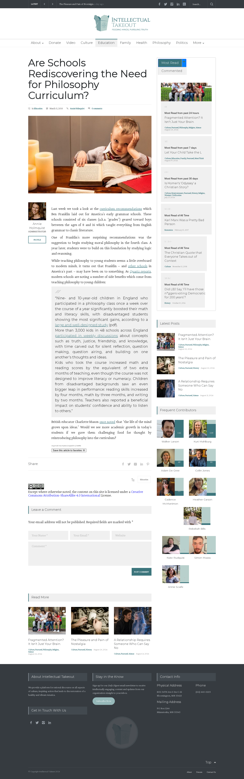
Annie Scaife (175, 586)
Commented (171, 71)
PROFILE (37, 239)
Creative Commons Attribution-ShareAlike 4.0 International (85, 493)
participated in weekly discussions (86, 336)
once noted (107, 422)
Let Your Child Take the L (183, 152)
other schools (137, 266)
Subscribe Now (103, 701)
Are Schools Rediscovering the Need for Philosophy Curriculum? (87, 79)
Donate (55, 43)
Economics (169, 230)
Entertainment (177, 193)
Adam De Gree (170, 470)
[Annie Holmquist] (37, 211)
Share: (33, 464)
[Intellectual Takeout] (122, 25)
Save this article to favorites (68, 450)
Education (106, 43)
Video (70, 43)
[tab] (172, 63)
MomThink (199, 158)
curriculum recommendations (121, 209)
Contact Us (211, 772)
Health (141, 43)
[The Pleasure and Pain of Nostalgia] (90, 621)
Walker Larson (170, 441)
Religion (56, 649)
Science (31, 651)
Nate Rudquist (176, 557)
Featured (38, 649)
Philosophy (162, 43)
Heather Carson (202, 499)
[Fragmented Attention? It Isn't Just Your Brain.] (47, 621)
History (89, 649)
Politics (182, 43)
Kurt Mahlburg (202, 441)
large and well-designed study (81, 325)
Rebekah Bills (197, 528)
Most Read (170, 63)
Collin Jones (202, 470)
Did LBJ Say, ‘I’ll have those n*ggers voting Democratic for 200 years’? (185, 293)
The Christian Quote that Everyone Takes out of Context (183, 256)
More (197, 43)
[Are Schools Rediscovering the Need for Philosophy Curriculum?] (89, 154)
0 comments (97, 108)
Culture (87, 43)
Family (125, 43)
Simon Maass (202, 557)
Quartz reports (140, 271)
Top (208, 762)
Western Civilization (173, 195)
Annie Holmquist (77, 108)
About (36, 43)
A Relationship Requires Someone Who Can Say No (84, 4)
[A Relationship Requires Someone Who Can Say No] (132, 621)
